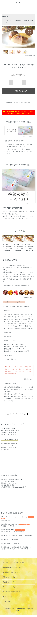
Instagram (18, 487)
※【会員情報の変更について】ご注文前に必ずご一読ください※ (18, 112)
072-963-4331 (8, 445)
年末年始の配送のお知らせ (12, 567)
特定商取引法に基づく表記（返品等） (18, 102)
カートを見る (7, 596)
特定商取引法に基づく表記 (12, 592)
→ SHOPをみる (24, 524)
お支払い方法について (10, 572)
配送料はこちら (29, 379)
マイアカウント (8, 601)
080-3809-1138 (9, 481)
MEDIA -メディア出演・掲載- (13, 562)
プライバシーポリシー (10, 587)
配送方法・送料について (11, 577)
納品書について (8, 582)
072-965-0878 (9, 428)
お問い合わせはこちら (12, 430)
